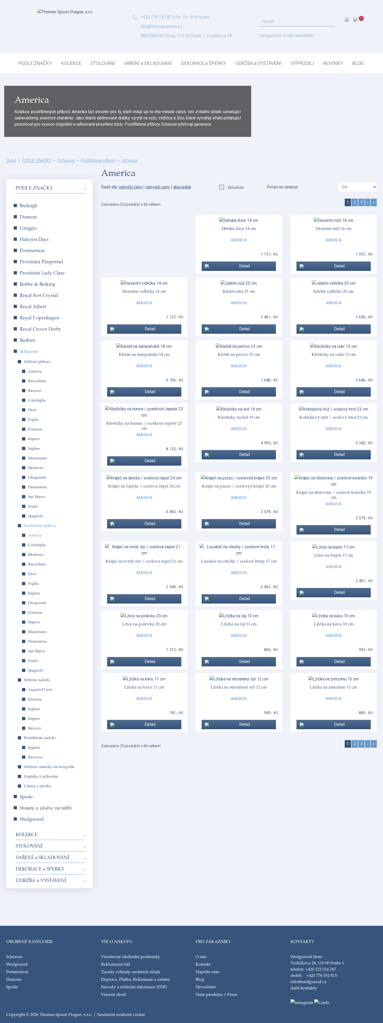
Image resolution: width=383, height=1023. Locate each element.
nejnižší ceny (130, 187)
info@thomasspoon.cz (161, 26)
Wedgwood (32, 818)
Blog (200, 979)
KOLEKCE (71, 63)
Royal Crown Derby (40, 328)
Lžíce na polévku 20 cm (144, 624)
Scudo (33, 506)
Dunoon (28, 216)
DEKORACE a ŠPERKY (203, 63)
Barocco (34, 390)
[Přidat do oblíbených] (207, 266)
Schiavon (66, 160)
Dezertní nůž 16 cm (333, 228)
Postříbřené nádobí (39, 737)
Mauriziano (37, 457)
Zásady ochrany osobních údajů (130, 972)
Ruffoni (27, 340)
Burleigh (28, 205)
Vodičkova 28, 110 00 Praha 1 (317, 963)
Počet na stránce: (283, 187)
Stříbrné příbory (37, 361)
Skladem (236, 187)
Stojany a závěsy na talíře (46, 807)
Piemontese (37, 486)
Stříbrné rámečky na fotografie (49, 766)
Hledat (329, 22)
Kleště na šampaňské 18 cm (144, 354)
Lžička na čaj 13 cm (239, 624)
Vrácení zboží (113, 994)
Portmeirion (32, 250)
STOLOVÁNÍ (102, 63)
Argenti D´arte (40, 689)
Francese (35, 429)
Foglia (33, 419)
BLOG (358, 63)
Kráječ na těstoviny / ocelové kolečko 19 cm (333, 494)
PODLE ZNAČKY (35, 63)
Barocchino (37, 380)
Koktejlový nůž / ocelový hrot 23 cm (333, 417)
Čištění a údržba (37, 785)
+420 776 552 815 (157, 17)
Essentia (35, 699)
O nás (201, 956)
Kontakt (203, 964)
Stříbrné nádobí (37, 679)
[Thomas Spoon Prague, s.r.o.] (65, 10)
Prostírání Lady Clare (42, 272)
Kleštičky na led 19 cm (239, 417)
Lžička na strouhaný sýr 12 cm (239, 687)
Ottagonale (37, 477)
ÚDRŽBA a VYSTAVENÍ (258, 63)
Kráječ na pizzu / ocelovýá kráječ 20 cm (239, 486)
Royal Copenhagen (39, 317)
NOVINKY (333, 63)
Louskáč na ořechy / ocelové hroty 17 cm (239, 561)
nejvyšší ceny (158, 187)
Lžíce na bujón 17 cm (333, 555)
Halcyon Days (34, 239)
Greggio (28, 227)
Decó (32, 409)
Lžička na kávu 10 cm (334, 624)
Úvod (11, 160)
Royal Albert (33, 306)
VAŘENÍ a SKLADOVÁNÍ (148, 63)
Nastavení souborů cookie (121, 1014)
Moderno (36, 467)
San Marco (36, 496)
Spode (26, 796)
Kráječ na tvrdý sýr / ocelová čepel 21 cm (144, 561)
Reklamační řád (115, 964)
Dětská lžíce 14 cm (239, 228)
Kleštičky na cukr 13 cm (334, 354)
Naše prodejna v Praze (217, 994)
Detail (244, 266)
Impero (34, 438)
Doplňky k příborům (41, 776)
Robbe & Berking (37, 284)
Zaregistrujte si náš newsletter (286, 35)
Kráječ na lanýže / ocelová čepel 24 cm (144, 486)
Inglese (34, 448)
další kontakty (304, 988)
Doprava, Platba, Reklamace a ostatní (135, 979)
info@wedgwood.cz (308, 981)
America (129, 160)
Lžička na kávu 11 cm (144, 687)
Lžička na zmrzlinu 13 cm (333, 687)
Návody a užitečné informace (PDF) (134, 987)
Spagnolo (35, 515)
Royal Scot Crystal (39, 295)
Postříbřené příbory (98, 160)
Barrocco (35, 756)
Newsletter (206, 987)
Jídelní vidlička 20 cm (333, 291)
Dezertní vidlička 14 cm (144, 291)
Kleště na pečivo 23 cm (239, 354)
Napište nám (207, 972)
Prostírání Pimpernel (41, 261)
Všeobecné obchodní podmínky (130, 956)
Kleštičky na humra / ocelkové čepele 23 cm (144, 425)
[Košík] (362, 20)
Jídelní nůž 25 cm (239, 291)
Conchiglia (37, 400)
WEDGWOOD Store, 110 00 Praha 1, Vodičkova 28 (186, 35)
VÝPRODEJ (302, 63)
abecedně (182, 187)
